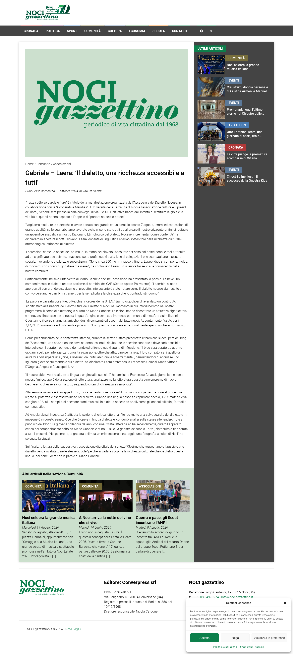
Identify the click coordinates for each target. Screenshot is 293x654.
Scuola (158, 31)
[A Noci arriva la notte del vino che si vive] (106, 519)
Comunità (92, 31)
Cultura (115, 31)
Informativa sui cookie (225, 646)
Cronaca (31, 31)
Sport (72, 31)
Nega (235, 637)
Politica (53, 31)
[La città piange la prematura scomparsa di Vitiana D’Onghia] (248, 154)
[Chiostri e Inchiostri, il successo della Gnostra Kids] (248, 176)
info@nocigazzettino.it (237, 597)
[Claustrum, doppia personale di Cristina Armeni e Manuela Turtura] (248, 87)
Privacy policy (246, 646)
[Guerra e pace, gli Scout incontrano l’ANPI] (162, 519)
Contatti (179, 31)
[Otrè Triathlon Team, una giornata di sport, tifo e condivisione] (248, 131)
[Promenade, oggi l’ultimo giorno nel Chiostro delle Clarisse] (248, 109)
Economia (137, 31)
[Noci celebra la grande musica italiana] (49, 519)
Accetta (204, 637)
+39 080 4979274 (206, 597)
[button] (285, 603)
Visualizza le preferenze (269, 637)
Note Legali (73, 629)
